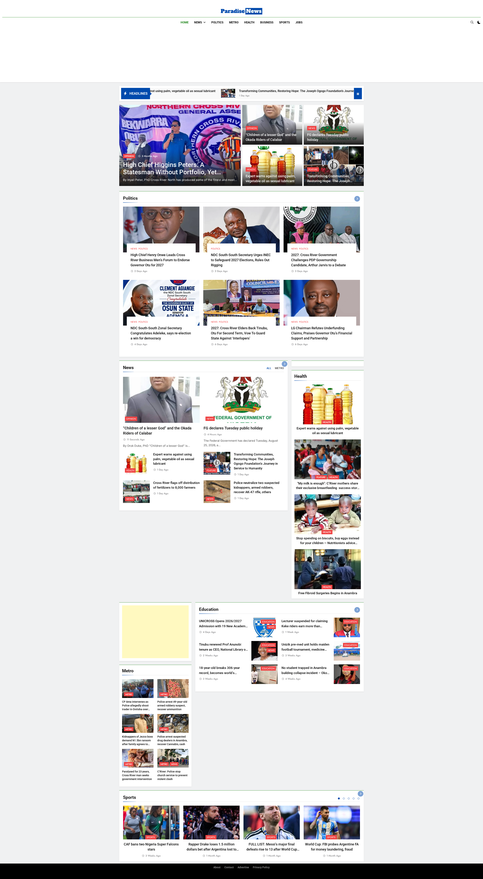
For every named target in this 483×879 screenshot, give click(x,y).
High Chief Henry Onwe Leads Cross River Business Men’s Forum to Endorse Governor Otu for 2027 (160, 260)
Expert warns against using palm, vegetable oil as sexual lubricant (173, 459)
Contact (229, 867)
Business (266, 22)
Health (249, 22)
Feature (313, 169)
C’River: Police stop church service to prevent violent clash (172, 775)
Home (184, 22)
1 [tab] (339, 798)
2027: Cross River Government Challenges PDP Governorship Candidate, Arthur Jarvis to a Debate (318, 260)
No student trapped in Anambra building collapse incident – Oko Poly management (304, 673)
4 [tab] (354, 798)
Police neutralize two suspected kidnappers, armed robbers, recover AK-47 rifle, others (256, 487)
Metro (233, 22)
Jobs (298, 22)
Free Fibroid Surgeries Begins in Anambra (327, 593)
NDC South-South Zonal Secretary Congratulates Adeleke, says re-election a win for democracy (161, 333)
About (217, 867)
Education (268, 621)
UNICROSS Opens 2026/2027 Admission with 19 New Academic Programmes (223, 626)
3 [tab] (349, 798)
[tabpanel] (151, 832)
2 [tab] (344, 798)
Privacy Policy (261, 867)
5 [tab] (358, 798)
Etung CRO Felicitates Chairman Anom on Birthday (168, 164)
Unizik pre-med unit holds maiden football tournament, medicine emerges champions (305, 649)
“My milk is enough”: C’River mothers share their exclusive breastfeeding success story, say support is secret (327, 488)
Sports (284, 22)
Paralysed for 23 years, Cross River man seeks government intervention (137, 775)
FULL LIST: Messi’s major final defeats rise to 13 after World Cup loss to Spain (271, 849)
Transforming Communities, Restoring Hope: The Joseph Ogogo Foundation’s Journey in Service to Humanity (235, 91)
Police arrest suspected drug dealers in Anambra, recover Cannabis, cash (172, 740)
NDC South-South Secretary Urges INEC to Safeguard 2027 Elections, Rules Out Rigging (241, 260)
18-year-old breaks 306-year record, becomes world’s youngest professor (219, 673)
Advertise (243, 867)
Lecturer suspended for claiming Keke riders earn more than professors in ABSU (304, 626)
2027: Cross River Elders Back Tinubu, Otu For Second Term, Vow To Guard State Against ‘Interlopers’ (239, 333)
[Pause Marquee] (358, 93)
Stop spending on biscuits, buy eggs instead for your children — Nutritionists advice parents (327, 543)
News (198, 22)
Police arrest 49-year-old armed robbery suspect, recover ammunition (172, 705)
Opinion (252, 128)
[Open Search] (472, 22)
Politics (217, 22)
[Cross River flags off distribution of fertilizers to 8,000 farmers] (322, 93)
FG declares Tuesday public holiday (233, 428)
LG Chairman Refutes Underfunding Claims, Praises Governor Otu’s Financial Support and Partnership (321, 333)
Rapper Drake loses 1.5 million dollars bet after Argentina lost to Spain (211, 849)
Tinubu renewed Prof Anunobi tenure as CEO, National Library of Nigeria (223, 649)
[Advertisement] (241, 55)
